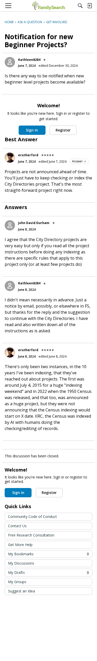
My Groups (17, 581)
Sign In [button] (32, 130)
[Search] (80, 5)
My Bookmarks (48, 553)
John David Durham (33, 223)
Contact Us (17, 525)
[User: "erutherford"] (10, 157)
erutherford (28, 155)
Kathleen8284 (29, 59)
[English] (48, 5)
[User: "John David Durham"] (10, 225)
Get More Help (20, 544)
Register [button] (63, 130)
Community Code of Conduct (32, 516)
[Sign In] (89, 5)
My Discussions (21, 563)
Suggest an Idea (21, 591)
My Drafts (48, 572)
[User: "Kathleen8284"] (10, 62)
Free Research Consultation (31, 535)
